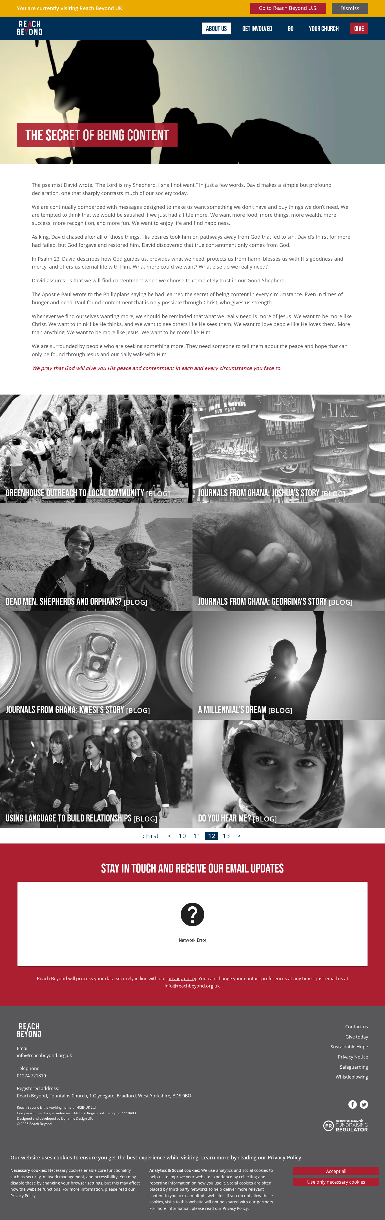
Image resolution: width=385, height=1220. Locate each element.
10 (182, 836)
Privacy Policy (284, 1157)
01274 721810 (31, 1076)
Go (290, 28)
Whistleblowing (352, 1077)
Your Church (324, 28)
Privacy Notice (353, 1057)
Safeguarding (354, 1067)
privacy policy (181, 978)
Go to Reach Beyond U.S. (288, 8)
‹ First (150, 836)
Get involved (257, 28)
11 (197, 836)
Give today (357, 1037)
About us (216, 28)
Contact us (356, 1026)
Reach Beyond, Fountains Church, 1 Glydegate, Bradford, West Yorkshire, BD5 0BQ (104, 1096)
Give (359, 28)
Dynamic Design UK (76, 1118)
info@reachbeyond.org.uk (192, 986)
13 (226, 836)
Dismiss (349, 8)
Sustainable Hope (349, 1046)
